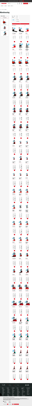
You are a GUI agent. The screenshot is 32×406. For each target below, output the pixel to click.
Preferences (5, 402)
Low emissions (13, 19)
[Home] (4, 3)
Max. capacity (13, 36)
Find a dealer (26, 3)
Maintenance (18, 391)
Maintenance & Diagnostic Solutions (18, 396)
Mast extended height (13, 87)
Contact (22, 390)
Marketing (10, 402)
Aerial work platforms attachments (13, 395)
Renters (3, 394)
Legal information (23, 391)
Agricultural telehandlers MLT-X (8, 393)
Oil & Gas (3, 391)
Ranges (26, 55)
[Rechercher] (8, 3)
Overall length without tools (19, 330)
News (22, 394)
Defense (3, 393)
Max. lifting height (13, 37)
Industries (3, 390)
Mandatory (5, 401)
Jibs (12, 393)
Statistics (10, 401)
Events (22, 393)
